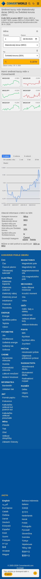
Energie (5, 316)
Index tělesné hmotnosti (28, 288)
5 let (29, 160)
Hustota (5, 364)
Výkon (5, 327)
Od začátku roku (9, 160)
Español (6, 529)
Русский (25, 530)
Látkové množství (10, 373)
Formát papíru (8, 397)
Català (5, 511)
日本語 (25, 508)
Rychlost (26, 336)
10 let (37, 160)
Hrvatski (6, 551)
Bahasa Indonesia (30, 501)
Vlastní (5, 163)
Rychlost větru (28, 340)
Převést (6, 35)
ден (25, 225)
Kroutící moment (29, 293)
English (8, 574)
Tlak (4, 429)
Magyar (5, 554)
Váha (24, 300)
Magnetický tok (29, 267)
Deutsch (6, 522)
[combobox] (19, 45)
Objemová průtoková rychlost (30, 357)
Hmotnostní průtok (30, 352)
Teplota (33, 240)
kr (24, 234)
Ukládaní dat (8, 389)
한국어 (25, 512)
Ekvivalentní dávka (27, 373)
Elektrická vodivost (6, 288)
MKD (25, 220)
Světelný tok (7, 346)
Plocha (25, 396)
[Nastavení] (37, 31)
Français (6, 540)
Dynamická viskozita (7, 359)
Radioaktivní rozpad (27, 379)
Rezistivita (7, 308)
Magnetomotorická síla (30, 271)
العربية (5, 504)
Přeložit (5, 425)
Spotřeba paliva (9, 320)
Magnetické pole (29, 263)
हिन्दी (4, 547)
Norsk (24, 519)
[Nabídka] (38, 3)
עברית (5, 544)
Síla (23, 297)
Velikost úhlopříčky (7, 437)
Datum (23, 35)
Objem (25, 393)
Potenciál (6, 304)
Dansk (5, 519)
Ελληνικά (6, 526)
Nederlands (27, 516)
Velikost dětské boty (29, 319)
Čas (4, 263)
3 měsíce (16, 156)
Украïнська (27, 544)
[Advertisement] (20, 134)
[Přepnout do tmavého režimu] (33, 3)
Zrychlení (26, 344)
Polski (24, 523)
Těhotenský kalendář (7, 271)
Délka (24, 389)
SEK (25, 229)
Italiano (25, 504)
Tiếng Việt (26, 548)
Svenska (26, 537)
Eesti (4, 533)
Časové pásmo (26, 239)
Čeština (5, 515)
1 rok (21, 160)
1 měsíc (6, 156)
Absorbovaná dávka (28, 367)
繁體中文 (26, 555)
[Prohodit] (37, 51)
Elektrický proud (9, 297)
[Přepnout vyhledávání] (29, 3)
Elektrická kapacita (6, 282)
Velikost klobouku (30, 324)
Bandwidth (7, 385)
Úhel (4, 432)
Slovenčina (27, 533)
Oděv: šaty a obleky (27, 310)
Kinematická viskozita (7, 368)
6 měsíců (27, 156)
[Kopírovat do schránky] (6, 62)
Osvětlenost (7, 339)
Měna (25, 216)
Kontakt (20, 568)
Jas (3, 335)
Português (26, 526)
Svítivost (6, 349)
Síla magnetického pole (30, 277)
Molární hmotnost (10, 377)
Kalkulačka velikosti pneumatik (7, 415)
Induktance (7, 300)
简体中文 (26, 552)
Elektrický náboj (9, 293)
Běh (24, 333)
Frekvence (7, 401)
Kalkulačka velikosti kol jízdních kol (7, 407)
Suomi (5, 536)
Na (4, 52)
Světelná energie (10, 342)
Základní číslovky (10, 442)
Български (7, 508)
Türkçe (25, 541)
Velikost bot (27, 315)
